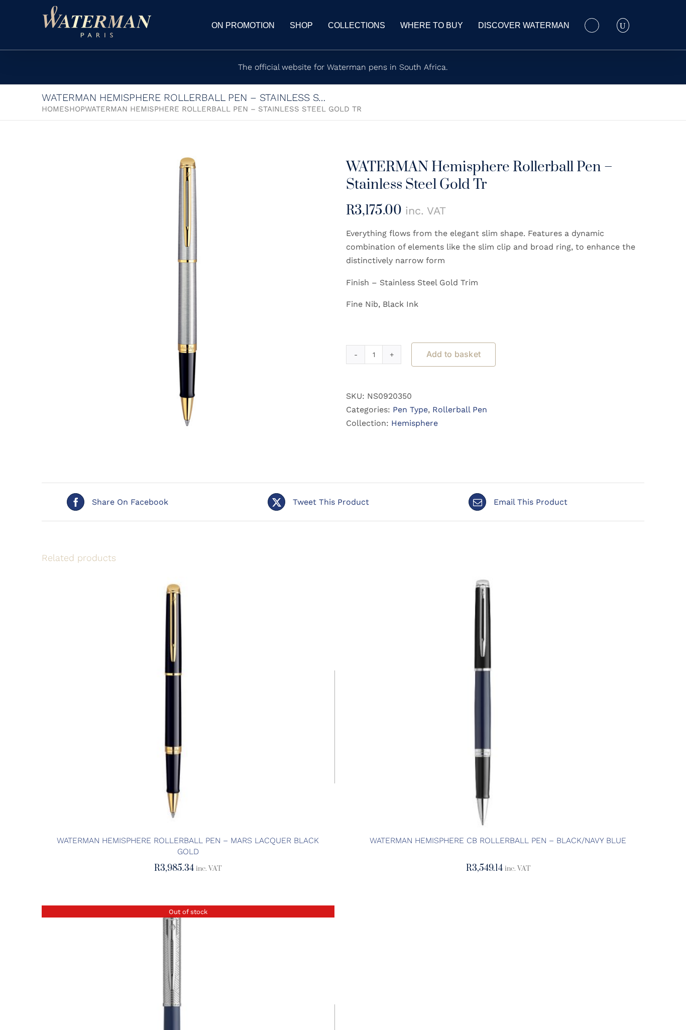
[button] (623, 24)
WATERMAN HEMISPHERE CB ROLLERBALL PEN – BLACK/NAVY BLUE (498, 840)
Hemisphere (414, 423)
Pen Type (410, 409)
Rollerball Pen (459, 409)
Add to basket (453, 354)
